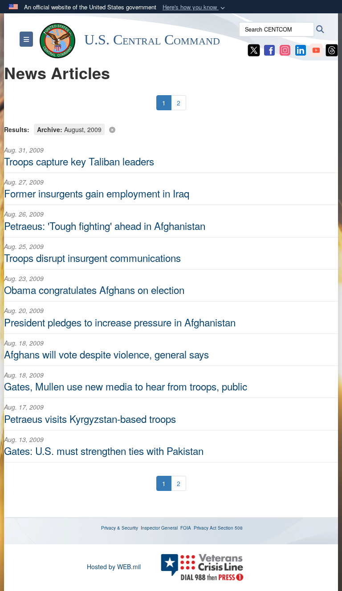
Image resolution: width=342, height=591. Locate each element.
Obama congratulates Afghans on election (94, 289)
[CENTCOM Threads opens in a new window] (332, 49)
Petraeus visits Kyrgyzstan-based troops (90, 418)
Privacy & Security (119, 528)
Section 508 (230, 528)
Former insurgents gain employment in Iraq (96, 193)
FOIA (185, 528)
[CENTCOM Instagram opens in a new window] (285, 49)
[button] (195, 7)
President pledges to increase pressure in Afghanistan (120, 322)
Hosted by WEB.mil (114, 566)
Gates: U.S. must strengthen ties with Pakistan (104, 450)
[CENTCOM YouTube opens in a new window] (316, 49)
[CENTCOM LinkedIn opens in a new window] (300, 49)
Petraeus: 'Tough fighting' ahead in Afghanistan (104, 225)
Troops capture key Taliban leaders (79, 161)
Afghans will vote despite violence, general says (106, 354)
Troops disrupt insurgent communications (92, 257)
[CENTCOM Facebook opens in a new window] (269, 49)
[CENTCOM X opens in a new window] (254, 49)
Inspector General (159, 528)
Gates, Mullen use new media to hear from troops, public (125, 386)
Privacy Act (205, 528)
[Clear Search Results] (171, 129)
